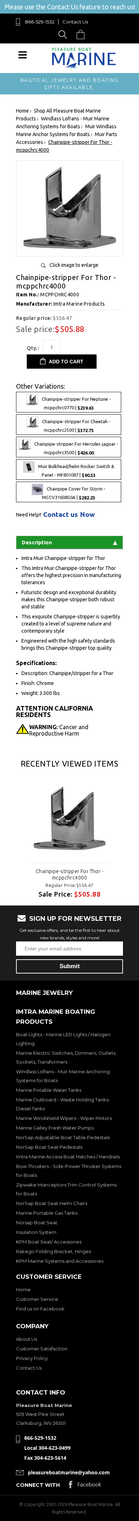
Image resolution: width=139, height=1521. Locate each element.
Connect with (38, 1485)
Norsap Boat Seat (36, 1222)
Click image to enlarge (74, 265)
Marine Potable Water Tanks (48, 1090)
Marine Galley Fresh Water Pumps (55, 1128)
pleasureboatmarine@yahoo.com (69, 1472)
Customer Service (37, 1299)
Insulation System (36, 1232)
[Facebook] (85, 1486)
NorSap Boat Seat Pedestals (49, 1147)
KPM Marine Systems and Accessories (59, 1261)
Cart (82, 34)
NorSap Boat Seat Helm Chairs (51, 1203)
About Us (26, 1339)
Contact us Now (69, 514)
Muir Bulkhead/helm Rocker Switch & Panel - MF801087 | (76, 471)
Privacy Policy (32, 1358)
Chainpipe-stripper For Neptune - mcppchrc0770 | (76, 403)
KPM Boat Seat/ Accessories (49, 1242)
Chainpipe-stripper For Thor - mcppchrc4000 (69, 874)
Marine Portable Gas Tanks (46, 1213)
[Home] (84, 66)
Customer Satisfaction (41, 1348)
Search (64, 34)
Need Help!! (28, 514)
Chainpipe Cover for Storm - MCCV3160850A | (73, 493)
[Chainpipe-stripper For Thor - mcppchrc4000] (69, 248)
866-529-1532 (40, 22)
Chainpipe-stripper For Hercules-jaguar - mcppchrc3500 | (76, 448)
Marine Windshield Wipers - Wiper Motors (64, 1118)
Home (23, 1289)
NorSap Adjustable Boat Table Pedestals (63, 1137)
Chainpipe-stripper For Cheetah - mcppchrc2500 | (76, 426)
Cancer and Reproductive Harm (58, 730)
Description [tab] (37, 542)
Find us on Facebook (40, 1309)
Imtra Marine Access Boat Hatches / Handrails (68, 1156)
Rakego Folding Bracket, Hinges (53, 1251)
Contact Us (75, 22)
